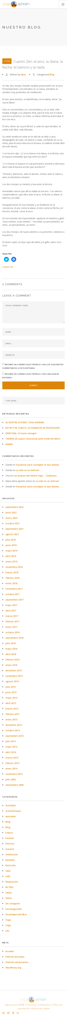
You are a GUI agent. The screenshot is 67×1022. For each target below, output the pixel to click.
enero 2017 (11, 626)
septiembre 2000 (14, 784)
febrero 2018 (12, 577)
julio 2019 (10, 539)
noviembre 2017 (14, 588)
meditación (11, 854)
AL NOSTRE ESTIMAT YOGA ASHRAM (24, 422)
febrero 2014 (12, 763)
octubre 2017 (12, 594)
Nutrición (10, 865)
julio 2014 (10, 741)
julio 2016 (10, 643)
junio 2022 (11, 512)
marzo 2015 (11, 708)
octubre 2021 (12, 523)
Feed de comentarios (16, 962)
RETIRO (9, 887)
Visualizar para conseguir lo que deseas (37, 464)
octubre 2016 (12, 632)
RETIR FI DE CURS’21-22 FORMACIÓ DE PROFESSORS (32, 427)
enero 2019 (11, 561)
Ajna (23, 74)
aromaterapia (13, 810)
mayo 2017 (11, 605)
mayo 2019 (11, 550)
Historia (9, 843)
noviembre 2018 (14, 566)
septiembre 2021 (14, 528)
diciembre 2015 (13, 670)
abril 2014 (10, 752)
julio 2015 (10, 686)
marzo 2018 (11, 572)
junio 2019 (11, 545)
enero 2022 (11, 517)
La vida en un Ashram (27, 470)
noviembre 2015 (14, 675)
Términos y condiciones (38, 1004)
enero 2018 (11, 583)
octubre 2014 (12, 730)
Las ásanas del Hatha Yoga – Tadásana (35, 475)
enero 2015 (11, 719)
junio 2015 (11, 692)
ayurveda (10, 816)
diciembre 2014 (13, 724)
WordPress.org (13, 967)
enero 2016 (11, 665)
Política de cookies (40, 1008)
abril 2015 (10, 703)
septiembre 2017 (14, 599)
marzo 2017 (11, 616)
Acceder (9, 951)
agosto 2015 (12, 681)
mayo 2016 (11, 648)
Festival (9, 838)
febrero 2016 (12, 659)
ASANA (9, 444)
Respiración (11, 881)
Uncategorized (13, 908)
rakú (7, 870)
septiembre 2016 (14, 637)
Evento (9, 832)
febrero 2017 (12, 621)
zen (7, 930)
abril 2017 (10, 610)
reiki (7, 876)
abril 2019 (10, 556)
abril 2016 (10, 654)
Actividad (10, 805)
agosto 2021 (12, 534)
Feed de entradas (14, 956)
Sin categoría (12, 903)
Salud (8, 892)
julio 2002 (10, 779)
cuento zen (7, 266)
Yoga (8, 919)
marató (9, 849)
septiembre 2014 (14, 735)
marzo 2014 (11, 757)
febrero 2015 (12, 714)
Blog (52, 74)
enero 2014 (11, 768)
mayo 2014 (11, 746)
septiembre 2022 (14, 507)
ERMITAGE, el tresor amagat (20, 433)
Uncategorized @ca (16, 914)
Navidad (9, 859)
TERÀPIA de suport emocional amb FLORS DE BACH (32, 438)
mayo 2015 (11, 697)
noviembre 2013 (14, 773)
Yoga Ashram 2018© (14, 1004)
